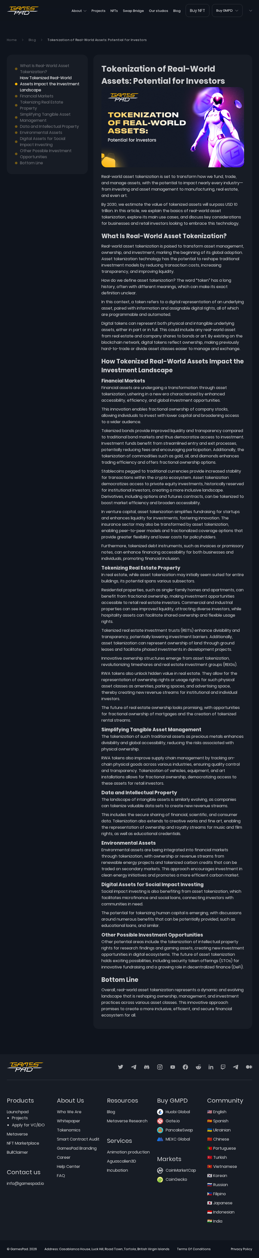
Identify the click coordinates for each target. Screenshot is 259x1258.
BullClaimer (17, 1152)
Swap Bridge (133, 10)
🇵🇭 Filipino (216, 1194)
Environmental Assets (41, 132)
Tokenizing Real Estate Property (41, 105)
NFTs (114, 10)
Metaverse (17, 1134)
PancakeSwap (179, 1130)
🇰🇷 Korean (217, 1176)
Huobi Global (178, 1112)
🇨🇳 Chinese (218, 1139)
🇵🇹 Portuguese (221, 1148)
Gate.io (173, 1121)
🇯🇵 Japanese (219, 1203)
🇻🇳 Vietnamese (222, 1166)
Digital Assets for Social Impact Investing (42, 142)
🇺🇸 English (216, 1112)
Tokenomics (68, 1130)
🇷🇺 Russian (217, 1185)
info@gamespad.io (25, 1183)
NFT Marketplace (23, 1143)
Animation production (128, 1152)
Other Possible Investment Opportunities (46, 154)
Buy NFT (197, 10)
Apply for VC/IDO (28, 1125)
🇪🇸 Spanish (217, 1121)
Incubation (117, 1170)
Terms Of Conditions (194, 1249)
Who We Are (69, 1112)
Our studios (158, 10)
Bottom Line (31, 163)
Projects (98, 10)
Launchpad (18, 1112)
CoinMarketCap (181, 1170)
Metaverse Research (127, 1121)
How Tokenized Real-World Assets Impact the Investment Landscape (49, 84)
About (77, 10)
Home (12, 40)
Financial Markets (36, 96)
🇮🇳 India (214, 1221)
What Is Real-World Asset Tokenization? (44, 69)
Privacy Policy (241, 1249)
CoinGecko (176, 1179)
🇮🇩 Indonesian (220, 1212)
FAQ (61, 1176)
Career (64, 1157)
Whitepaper (68, 1121)
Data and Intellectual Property (49, 126)
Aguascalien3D (121, 1161)
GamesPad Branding (77, 1148)
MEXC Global (178, 1139)
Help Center (68, 1166)
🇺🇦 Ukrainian (219, 1130)
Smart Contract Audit (78, 1139)
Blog (177, 10)
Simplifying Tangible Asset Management (45, 117)
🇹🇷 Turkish (217, 1157)
